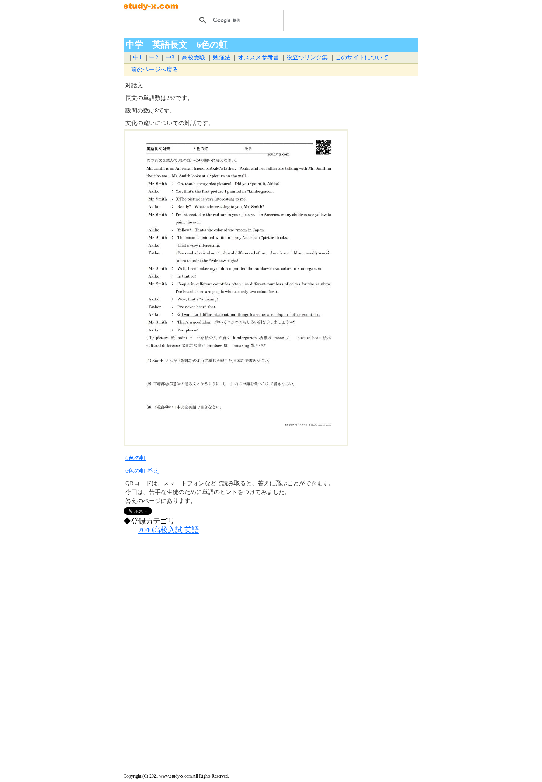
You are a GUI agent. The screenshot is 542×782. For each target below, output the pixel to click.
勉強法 (221, 57)
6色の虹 (135, 458)
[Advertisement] (241, 604)
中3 (170, 57)
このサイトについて (361, 57)
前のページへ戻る (154, 69)
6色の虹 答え (142, 471)
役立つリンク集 (307, 57)
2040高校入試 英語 (168, 530)
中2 (153, 57)
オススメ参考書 (258, 57)
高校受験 (193, 57)
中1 (137, 57)
